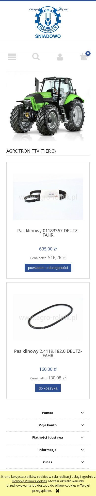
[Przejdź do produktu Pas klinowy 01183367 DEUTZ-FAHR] (48, 197)
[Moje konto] (60, 57)
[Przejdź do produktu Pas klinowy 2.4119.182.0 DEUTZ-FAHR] (48, 317)
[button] (12, 57)
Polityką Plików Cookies (29, 481)
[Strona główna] (48, 31)
